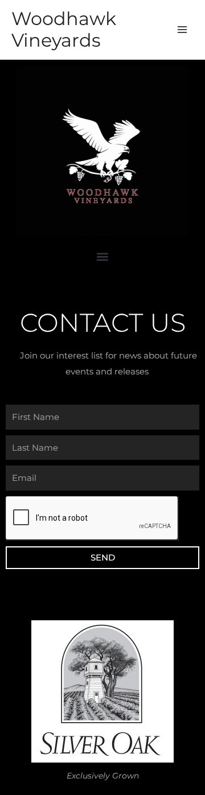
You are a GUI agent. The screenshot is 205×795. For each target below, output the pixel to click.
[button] (102, 257)
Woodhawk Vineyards (63, 29)
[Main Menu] (182, 30)
